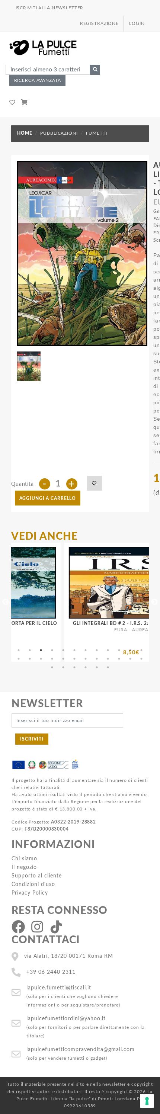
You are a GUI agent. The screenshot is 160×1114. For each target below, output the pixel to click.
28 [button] (85, 667)
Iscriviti (32, 739)
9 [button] (108, 650)
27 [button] (74, 667)
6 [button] (74, 650)
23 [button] (130, 658)
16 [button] (52, 658)
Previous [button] (5, 602)
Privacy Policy (30, 893)
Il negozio (24, 867)
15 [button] (41, 658)
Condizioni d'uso (33, 884)
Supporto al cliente (37, 876)
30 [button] (108, 667)
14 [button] (29, 658)
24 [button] (141, 658)
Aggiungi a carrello (47, 498)
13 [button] (18, 658)
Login (136, 23)
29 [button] (96, 667)
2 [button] (29, 650)
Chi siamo (24, 858)
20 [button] (96, 658)
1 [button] (18, 650)
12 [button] (141, 650)
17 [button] (63, 658)
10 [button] (119, 650)
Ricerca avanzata (37, 80)
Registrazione (99, 23)
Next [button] (154, 602)
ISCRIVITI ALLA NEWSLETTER (50, 8)
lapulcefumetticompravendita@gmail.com (80, 1049)
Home (24, 133)
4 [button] (52, 650)
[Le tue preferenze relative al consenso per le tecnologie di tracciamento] (147, 1101)
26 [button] (63, 667)
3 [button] (41, 650)
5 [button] (63, 650)
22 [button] (119, 658)
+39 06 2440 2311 (51, 972)
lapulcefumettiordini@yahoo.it (66, 1018)
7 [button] (85, 650)
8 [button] (96, 650)
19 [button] (85, 658)
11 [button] (130, 650)
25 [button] (52, 667)
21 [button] (108, 658)
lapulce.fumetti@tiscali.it (58, 988)
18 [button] (74, 658)
